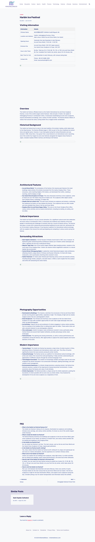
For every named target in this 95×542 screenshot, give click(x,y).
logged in (29, 520)
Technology (56, 4)
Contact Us (36, 530)
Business (75, 4)
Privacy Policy (51, 530)
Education (27, 4)
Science (63, 4)
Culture (33, 4)
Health (44, 4)
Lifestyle (68, 4)
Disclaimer (43, 530)
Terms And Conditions (63, 530)
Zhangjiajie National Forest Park (66, 481)
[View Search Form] (89, 4)
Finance (49, 4)
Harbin (21, 14)
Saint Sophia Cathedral (21, 498)
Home (21, 4)
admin (22, 20)
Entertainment (83, 4)
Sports (38, 4)
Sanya (23, 481)
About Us (28, 530)
